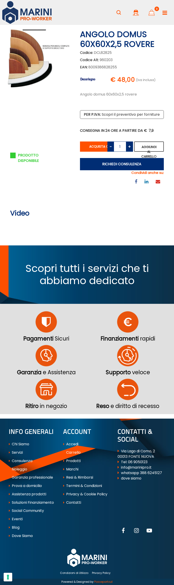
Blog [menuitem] (15, 527)
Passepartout (103, 582)
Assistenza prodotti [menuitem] (28, 494)
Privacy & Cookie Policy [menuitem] (86, 494)
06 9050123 (137, 462)
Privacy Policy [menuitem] (101, 573)
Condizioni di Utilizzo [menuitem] (74, 573)
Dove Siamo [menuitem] (22, 535)
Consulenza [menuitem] (21, 460)
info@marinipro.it (136, 467)
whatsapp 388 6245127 (141, 472)
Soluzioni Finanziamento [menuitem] (32, 502)
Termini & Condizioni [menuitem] (83, 485)
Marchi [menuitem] (71, 469)
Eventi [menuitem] (17, 519)
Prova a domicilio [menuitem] (26, 485)
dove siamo (131, 478)
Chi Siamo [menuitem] (20, 444)
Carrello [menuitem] (73, 452)
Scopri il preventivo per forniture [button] (122, 114)
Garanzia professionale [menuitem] (32, 477)
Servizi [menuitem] (17, 452)
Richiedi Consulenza (121, 164)
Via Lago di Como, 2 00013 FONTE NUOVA (136, 453)
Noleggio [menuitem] (19, 469)
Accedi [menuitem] (71, 444)
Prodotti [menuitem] (73, 460)
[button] (38, 58)
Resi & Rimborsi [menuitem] (79, 477)
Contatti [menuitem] (73, 502)
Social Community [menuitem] (27, 510)
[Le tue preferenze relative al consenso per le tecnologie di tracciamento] (8, 577)
